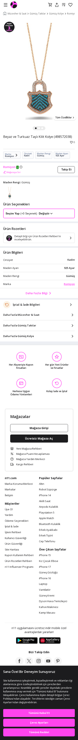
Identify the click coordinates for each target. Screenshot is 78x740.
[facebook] (19, 664)
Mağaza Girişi (39, 428)
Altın (41, 484)
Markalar (10, 489)
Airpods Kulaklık (48, 506)
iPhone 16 (45, 578)
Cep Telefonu (47, 541)
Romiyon (9, 167)
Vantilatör (45, 589)
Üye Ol (9, 509)
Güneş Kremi (46, 595)
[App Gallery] (50, 640)
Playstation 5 (46, 512)
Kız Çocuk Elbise (48, 561)
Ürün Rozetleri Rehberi (18, 561)
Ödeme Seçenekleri (16, 521)
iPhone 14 (45, 495)
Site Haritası (12, 549)
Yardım (9, 515)
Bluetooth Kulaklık (49, 524)
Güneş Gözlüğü (48, 572)
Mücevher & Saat (17, 13)
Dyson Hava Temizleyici (53, 601)
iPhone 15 (45, 555)
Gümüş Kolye (56, 13)
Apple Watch (46, 518)
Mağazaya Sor (13, 172)
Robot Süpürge (48, 489)
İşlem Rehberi (13, 532)
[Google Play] (27, 640)
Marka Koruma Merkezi (19, 484)
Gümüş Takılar (38, 13)
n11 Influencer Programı (19, 567)
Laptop (43, 584)
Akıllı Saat (44, 501)
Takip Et (66, 169)
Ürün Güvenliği (14, 543)
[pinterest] (58, 664)
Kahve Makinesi (48, 607)
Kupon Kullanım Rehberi (19, 555)
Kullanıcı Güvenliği (15, 538)
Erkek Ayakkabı (48, 530)
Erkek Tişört (46, 535)
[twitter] (29, 664)
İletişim (9, 495)
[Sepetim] (50, 5)
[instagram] (39, 664)
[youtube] (48, 664)
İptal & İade (12, 526)
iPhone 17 (45, 567)
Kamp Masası (47, 612)
